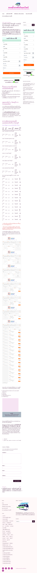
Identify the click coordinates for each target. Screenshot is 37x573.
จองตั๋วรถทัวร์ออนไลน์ (18, 7)
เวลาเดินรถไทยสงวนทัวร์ (6, 563)
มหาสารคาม (4, 534)
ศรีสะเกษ (10, 536)
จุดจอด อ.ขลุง (6, 440)
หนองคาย (4, 539)
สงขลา (8, 538)
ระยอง (12, 534)
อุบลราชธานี (4, 541)
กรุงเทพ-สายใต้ (5, 519)
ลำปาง (7, 536)
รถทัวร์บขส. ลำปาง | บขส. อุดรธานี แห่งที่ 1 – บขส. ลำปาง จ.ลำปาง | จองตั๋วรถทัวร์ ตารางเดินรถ (28, 93)
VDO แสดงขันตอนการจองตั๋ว (7, 16)
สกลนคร (4, 538)
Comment (4, 452)
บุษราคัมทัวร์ (8, 531)
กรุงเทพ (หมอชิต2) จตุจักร (7, 517)
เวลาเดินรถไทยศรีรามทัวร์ (7, 561)
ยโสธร (9, 534)
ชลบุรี (3, 524)
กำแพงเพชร (11, 520)
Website (3, 475)
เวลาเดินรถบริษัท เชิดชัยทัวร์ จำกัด (8, 548)
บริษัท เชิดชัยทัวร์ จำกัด (6, 529)
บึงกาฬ (4, 531)
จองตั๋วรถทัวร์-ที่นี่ (9, 13)
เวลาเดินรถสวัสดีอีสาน (6, 558)
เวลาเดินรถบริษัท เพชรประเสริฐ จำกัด (7, 551)
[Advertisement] (10, 405)
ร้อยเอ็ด (4, 536)
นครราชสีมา (4, 527)
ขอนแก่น (4, 522)
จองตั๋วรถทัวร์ (9, 522)
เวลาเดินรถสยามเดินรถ (6, 556)
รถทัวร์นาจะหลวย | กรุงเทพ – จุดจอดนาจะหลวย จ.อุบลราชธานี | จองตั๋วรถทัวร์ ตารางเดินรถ (28, 102)
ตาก (3, 526)
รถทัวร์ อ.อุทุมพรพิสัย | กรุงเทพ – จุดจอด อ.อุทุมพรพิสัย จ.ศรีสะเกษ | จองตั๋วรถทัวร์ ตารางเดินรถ (29, 84)
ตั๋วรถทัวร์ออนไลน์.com (19, 512)
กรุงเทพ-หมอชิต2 (5, 520)
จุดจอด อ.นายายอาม (12, 440)
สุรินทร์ (11, 538)
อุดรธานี (8, 539)
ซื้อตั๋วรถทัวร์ (10, 524)
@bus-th (16, 82)
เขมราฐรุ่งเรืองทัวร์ (5, 543)
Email (3, 470)
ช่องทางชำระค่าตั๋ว (29, 13)
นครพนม (11, 526)
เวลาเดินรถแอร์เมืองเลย (6, 559)
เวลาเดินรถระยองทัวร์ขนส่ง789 (7, 554)
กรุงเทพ (4, 515)
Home (3, 13)
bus (10, 22)
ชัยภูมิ (6, 524)
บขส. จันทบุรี (18, 440)
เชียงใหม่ (11, 543)
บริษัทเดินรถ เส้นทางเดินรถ (19, 13)
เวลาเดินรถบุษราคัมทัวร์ (6, 552)
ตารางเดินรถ (7, 526)
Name (3, 465)
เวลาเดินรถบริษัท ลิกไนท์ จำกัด (7, 546)
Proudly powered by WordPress (21, 568)
